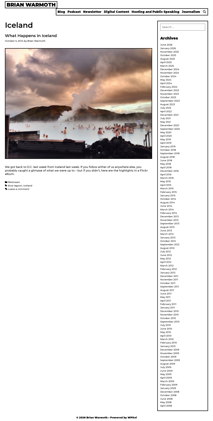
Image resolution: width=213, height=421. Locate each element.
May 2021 (165, 122)
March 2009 (167, 381)
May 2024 (165, 80)
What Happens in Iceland (31, 35)
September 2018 (169, 153)
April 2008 (166, 405)
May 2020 (165, 132)
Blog (61, 12)
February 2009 (168, 384)
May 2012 (165, 258)
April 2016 (165, 174)
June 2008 (166, 399)
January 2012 (167, 272)
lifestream (14, 182)
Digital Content (116, 12)
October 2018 (168, 150)
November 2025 (169, 51)
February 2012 (168, 269)
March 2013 (167, 234)
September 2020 (170, 129)
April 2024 (166, 83)
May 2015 (165, 181)
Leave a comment (18, 189)
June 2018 (166, 160)
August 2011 (167, 290)
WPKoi (132, 417)
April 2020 (166, 136)
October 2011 (167, 283)
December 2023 (169, 90)
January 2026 (168, 48)
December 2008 (169, 392)
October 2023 (168, 97)
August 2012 (167, 248)
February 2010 (168, 342)
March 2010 (167, 339)
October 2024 (168, 76)
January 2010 (168, 346)
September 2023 (170, 101)
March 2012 (167, 265)
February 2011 (168, 304)
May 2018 (165, 164)
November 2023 (169, 94)
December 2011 (169, 276)
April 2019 (165, 143)
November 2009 (169, 353)
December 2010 (169, 311)
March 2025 (167, 66)
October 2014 (168, 199)
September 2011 (169, 286)
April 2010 (165, 335)
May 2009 (165, 374)
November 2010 (169, 314)
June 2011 (166, 293)
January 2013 (167, 237)
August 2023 (167, 104)
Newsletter (92, 12)
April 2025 (166, 62)
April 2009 (166, 377)
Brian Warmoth (31, 5)
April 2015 (165, 185)
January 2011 (167, 307)
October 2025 (168, 55)
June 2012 (166, 255)
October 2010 (168, 318)
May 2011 (165, 297)
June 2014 (166, 206)
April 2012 (165, 262)
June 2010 (166, 328)
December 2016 (169, 171)
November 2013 (169, 220)
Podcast (74, 12)
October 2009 (168, 356)
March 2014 (167, 209)
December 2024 (169, 69)
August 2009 (167, 363)
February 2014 (168, 213)
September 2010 (169, 321)
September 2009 (170, 360)
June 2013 (166, 230)
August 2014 (167, 202)
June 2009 (166, 371)
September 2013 (169, 223)
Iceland (27, 185)
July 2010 (165, 325)
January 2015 (167, 195)
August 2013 (167, 227)
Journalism (191, 12)
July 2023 (165, 108)
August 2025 (167, 59)
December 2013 (169, 216)
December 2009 (169, 349)
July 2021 (165, 118)
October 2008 (168, 395)
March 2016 (167, 178)
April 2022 (166, 111)
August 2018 (167, 157)
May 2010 (165, 332)
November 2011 (169, 279)
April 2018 (165, 167)
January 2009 (168, 388)
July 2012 (165, 251)
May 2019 (165, 139)
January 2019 (168, 146)
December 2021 (169, 115)
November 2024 (169, 72)
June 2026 (166, 44)
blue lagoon (15, 185)
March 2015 (166, 188)
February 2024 (168, 87)
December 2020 (169, 125)
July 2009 (165, 367)
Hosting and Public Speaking (155, 12)
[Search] (204, 12)
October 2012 (168, 241)
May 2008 (165, 402)
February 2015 (168, 192)
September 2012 (169, 244)
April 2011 (165, 300)
